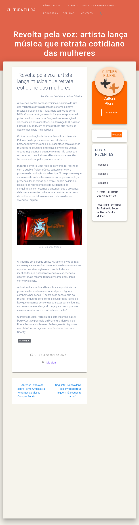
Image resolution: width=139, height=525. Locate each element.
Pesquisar (117, 134)
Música (51, 362)
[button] (100, 14)
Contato (87, 13)
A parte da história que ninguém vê (107, 193)
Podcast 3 (102, 164)
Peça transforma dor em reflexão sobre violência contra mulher (109, 210)
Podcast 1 (102, 182)
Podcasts (49, 13)
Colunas (68, 13)
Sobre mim (111, 112)
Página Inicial (52, 5)
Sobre (71, 5)
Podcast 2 (102, 173)
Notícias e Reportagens (99, 5)
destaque (24, 341)
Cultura (22, 10)
